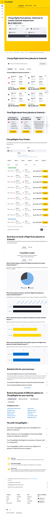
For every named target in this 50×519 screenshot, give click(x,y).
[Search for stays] (2, 8)
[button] (2, 2)
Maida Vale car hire (11, 412)
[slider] (37, 157)
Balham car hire (10, 413)
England (22, 52)
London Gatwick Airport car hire (14, 408)
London (26, 52)
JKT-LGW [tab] (24, 247)
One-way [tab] (29, 69)
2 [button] (44, 229)
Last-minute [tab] (21, 69)
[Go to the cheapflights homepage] (9, 2)
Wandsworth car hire (32, 410)
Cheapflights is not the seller (14, 482)
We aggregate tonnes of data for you (16, 484)
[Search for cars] (2, 11)
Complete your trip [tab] (12, 398)
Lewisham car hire (11, 410)
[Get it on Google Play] (41, 498)
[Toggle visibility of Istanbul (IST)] (24, 287)
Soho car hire (30, 413)
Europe (11, 52)
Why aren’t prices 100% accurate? (15, 487)
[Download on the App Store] (41, 502)
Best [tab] (16, 69)
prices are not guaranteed (33, 478)
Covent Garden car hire (32, 415)
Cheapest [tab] (10, 69)
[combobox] (23, 25)
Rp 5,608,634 (14, 23)
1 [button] (41, 229)
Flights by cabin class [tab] (23, 398)
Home (7, 52)
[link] (13, 131)
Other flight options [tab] (34, 398)
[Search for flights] (2, 6)
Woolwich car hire (11, 417)
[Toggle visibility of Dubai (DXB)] (31, 287)
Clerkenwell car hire (11, 415)
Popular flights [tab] (11, 401)
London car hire (31, 408)
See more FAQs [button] (27, 387)
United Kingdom (16, 52)
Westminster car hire (32, 417)
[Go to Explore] (2, 14)
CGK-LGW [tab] (30, 247)
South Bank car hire (32, 412)
